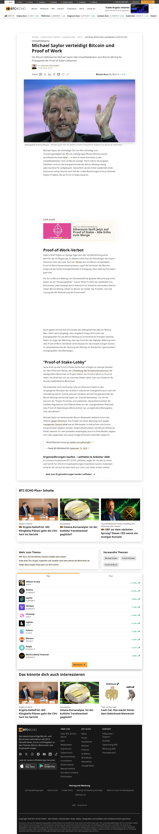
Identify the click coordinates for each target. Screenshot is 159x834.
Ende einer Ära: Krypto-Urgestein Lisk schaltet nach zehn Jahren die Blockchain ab (54, 560)
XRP (53, 8)
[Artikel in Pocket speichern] (58, 74)
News (84, 733)
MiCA (82, 8)
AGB (74, 805)
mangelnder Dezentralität (55, 424)
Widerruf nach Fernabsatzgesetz (120, 790)
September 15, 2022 (78, 448)
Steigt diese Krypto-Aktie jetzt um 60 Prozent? (39, 564)
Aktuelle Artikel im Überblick (50, 37)
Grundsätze (66, 760)
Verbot (79, 262)
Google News (87, 765)
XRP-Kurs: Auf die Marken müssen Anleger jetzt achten (42, 556)
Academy (85, 753)
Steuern (61, 8)
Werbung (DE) (109, 748)
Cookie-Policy (67, 790)
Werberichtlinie (68, 768)
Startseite (35, 37)
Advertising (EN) (109, 744)
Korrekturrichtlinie (69, 772)
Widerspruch (80, 795)
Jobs (63, 740)
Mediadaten (66, 744)
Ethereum (44, 8)
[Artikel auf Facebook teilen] (40, 74)
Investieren (72, 8)
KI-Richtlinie (66, 776)
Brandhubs (86, 757)
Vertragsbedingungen (34, 790)
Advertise (136, 2)
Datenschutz (67, 752)
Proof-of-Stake (128, 558)
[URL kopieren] (67, 74)
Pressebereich (109, 752)
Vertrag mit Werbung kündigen (90, 790)
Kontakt (106, 740)
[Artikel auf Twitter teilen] (45, 74)
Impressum (66, 748)
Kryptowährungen (69, 37)
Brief (65, 157)
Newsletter (86, 761)
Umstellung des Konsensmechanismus (90, 370)
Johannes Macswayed (50, 65)
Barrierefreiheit (68, 756)
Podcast (85, 749)
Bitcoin (34, 8)
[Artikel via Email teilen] (63, 74)
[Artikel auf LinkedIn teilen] (49, 74)
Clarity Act (91, 8)
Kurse (84, 737)
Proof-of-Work (111, 565)
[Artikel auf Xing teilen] (54, 74)
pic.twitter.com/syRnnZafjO (78, 442)
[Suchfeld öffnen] (152, 8)
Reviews (85, 745)
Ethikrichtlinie (67, 764)
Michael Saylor (111, 558)
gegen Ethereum (59, 421)
